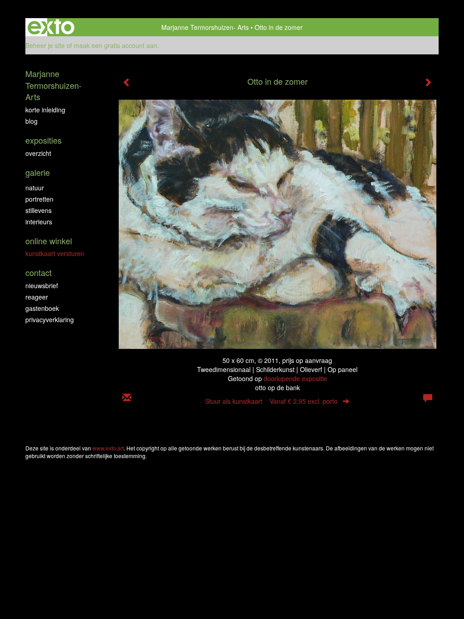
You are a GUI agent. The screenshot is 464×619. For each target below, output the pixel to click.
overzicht (38, 153)
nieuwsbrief (41, 285)
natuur (34, 187)
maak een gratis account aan (115, 45)
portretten (39, 198)
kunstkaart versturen (54, 253)
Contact (38, 272)
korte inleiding (45, 109)
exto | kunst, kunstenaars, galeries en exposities (51, 27)
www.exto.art (108, 448)
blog (31, 121)
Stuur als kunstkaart (271, 401)
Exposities (43, 140)
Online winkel (48, 241)
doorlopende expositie (295, 378)
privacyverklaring (49, 319)
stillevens (38, 210)
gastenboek (42, 308)
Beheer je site (45, 45)
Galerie (37, 172)
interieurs (38, 221)
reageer (36, 296)
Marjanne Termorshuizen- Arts (205, 27)
